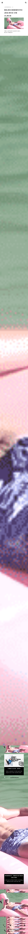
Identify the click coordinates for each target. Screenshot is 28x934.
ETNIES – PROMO (9, 194)
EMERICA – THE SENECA (11, 301)
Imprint (21, 931)
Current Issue (17, 929)
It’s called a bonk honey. (12, 408)
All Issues (9, 929)
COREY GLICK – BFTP (10, 61)
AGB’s (15, 931)
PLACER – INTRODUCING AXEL (13, 624)
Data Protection (9, 931)
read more (14, 912)
